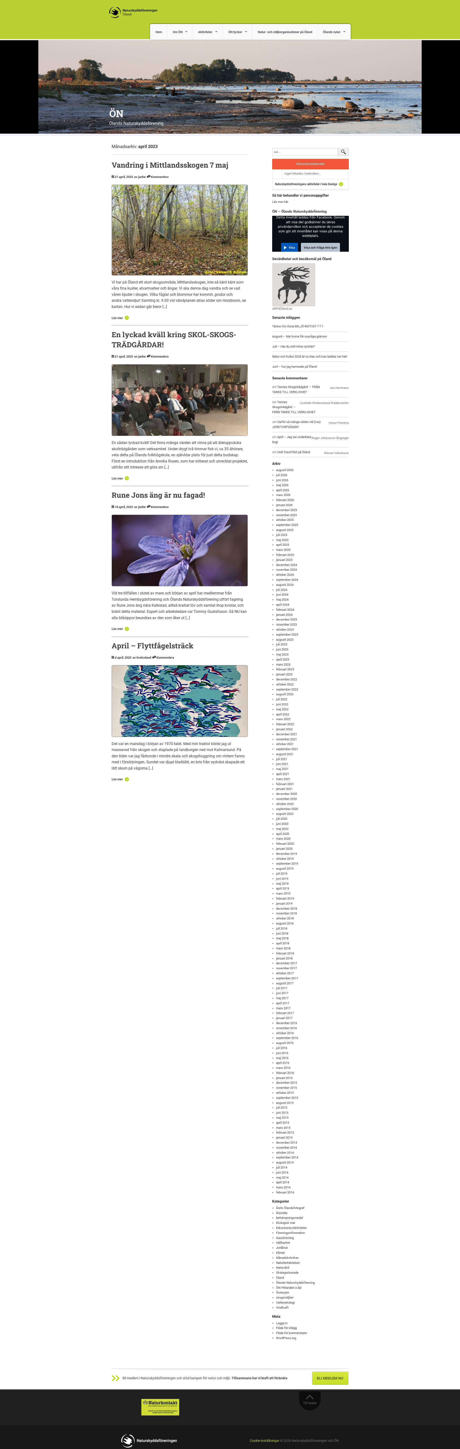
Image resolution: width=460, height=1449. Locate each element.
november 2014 (286, 1147)
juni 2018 (282, 933)
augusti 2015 (284, 1103)
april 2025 (282, 545)
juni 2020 (282, 824)
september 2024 (287, 580)
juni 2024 (282, 594)
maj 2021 (282, 769)
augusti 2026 (284, 470)
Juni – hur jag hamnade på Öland (294, 366)
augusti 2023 (284, 639)
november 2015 (286, 1088)
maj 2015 (282, 1117)
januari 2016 (284, 1078)
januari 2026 (284, 505)
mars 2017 (283, 1008)
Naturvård (282, 1267)
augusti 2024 (284, 585)
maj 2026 (282, 485)
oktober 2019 (285, 859)
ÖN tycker (235, 32)
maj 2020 (282, 829)
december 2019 (286, 854)
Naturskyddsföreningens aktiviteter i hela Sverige (306, 184)
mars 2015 (283, 1128)
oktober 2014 (285, 1152)
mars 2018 (283, 948)
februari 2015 (285, 1132)
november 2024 (286, 569)
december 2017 (286, 963)
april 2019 (282, 888)
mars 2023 (283, 664)
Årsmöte (282, 1213)
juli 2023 (281, 644)
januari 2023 (284, 674)
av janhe (140, 177)
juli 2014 (281, 1167)
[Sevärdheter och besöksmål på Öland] (293, 284)
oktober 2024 (285, 574)
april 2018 (282, 943)
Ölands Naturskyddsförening (295, 1282)
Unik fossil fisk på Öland (293, 452)
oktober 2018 (285, 918)
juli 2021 (281, 759)
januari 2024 (284, 614)
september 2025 (287, 525)
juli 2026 (281, 475)
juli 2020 (281, 819)
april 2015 (282, 1122)
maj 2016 (282, 1058)
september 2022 (287, 689)
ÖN (116, 113)
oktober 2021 (285, 744)
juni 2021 (282, 764)
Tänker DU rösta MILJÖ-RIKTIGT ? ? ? (297, 326)
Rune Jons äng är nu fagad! (158, 495)
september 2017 (287, 978)
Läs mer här (280, 202)
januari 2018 (284, 958)
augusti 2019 (284, 868)
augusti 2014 (284, 1162)
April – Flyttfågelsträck (152, 645)
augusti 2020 (284, 814)
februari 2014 (285, 1192)
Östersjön (282, 1292)
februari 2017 (285, 1013)
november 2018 (286, 913)
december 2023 (286, 619)
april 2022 (282, 714)
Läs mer (117, 318)
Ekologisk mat (285, 1223)
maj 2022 (282, 709)
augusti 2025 (284, 530)
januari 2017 (284, 1018)
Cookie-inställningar (264, 1441)
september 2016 (287, 1038)
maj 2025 (282, 540)
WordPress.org (286, 1338)
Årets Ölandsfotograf (290, 1208)
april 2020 (282, 834)
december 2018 (286, 908)
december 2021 (286, 734)
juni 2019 (282, 878)
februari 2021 (285, 784)
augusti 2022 (284, 694)
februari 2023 (285, 669)
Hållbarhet (283, 1242)
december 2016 (286, 1023)
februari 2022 (285, 724)
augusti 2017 (284, 983)
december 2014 (286, 1142)
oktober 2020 (285, 804)
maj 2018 (282, 938)
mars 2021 (283, 779)
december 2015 (286, 1082)
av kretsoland (141, 657)
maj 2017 (282, 998)
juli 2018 (281, 928)
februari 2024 (285, 609)
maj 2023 (282, 654)
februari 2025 (285, 555)
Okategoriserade (287, 1272)
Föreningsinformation (290, 1233)
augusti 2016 (284, 1043)
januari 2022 (284, 729)
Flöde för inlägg (286, 1328)
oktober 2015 (285, 1093)
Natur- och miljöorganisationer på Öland (285, 32)
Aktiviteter (205, 32)
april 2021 (282, 774)
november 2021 (286, 739)
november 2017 (286, 968)
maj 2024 (282, 599)
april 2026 (282, 490)
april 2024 (282, 604)
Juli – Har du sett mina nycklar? (293, 346)
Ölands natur (331, 32)
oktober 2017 (285, 973)
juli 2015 (281, 1107)
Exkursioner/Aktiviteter (291, 1228)
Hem (158, 32)
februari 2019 (285, 898)
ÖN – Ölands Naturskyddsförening (299, 211)
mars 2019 (283, 893)
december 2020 (286, 794)
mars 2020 (283, 838)
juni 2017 (282, 993)
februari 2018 (285, 953)
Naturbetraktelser (288, 1263)
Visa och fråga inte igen (320, 247)
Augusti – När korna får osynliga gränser (299, 336)
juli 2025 (281, 535)
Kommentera (160, 177)
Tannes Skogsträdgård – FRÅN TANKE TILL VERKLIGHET (294, 407)
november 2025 (286, 515)
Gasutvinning (285, 1238)
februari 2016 (285, 1073)
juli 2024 (281, 590)
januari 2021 (284, 789)
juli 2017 (281, 988)
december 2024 (286, 565)
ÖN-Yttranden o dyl (288, 1287)
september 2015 (287, 1098)
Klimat (280, 1253)
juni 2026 (282, 480)
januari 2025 (284, 560)
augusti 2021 (284, 754)
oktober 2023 (285, 629)
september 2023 (287, 634)
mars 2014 (283, 1187)
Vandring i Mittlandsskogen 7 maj (170, 165)
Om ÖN (178, 32)
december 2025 (286, 510)
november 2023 (286, 624)
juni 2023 (282, 649)
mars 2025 (283, 550)
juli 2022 (281, 699)
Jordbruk (282, 1247)
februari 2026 (285, 500)
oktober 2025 (285, 520)
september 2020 (287, 809)
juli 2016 (281, 1048)
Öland (280, 1277)
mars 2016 (283, 1068)
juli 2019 (281, 873)
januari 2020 (284, 848)
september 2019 (287, 863)
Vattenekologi (285, 1302)
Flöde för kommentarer (291, 1333)
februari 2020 (285, 843)
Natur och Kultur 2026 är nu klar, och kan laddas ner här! (309, 356)
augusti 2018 (284, 923)
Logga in (282, 1323)
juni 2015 (282, 1112)
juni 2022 (282, 704)
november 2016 (286, 1028)
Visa (292, 247)
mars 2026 (283, 495)
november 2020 (286, 799)
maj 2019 (282, 883)
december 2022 (286, 679)
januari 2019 (284, 903)
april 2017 (282, 1003)
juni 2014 (282, 1172)
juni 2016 (282, 1053)
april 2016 (282, 1063)
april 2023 (282, 659)
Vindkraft (282, 1307)
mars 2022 (283, 719)
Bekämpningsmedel (289, 1218)
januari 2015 (284, 1137)
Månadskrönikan (287, 1258)
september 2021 (287, 749)
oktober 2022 (285, 684)
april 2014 (282, 1182)
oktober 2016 (285, 1033)
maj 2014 (282, 1177)
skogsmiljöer (284, 1297)
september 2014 (287, 1157)
